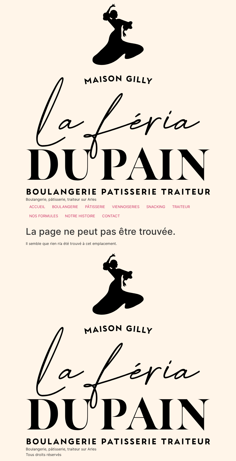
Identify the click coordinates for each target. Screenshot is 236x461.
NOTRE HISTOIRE (80, 216)
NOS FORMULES (43, 216)
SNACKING (155, 206)
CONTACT (111, 216)
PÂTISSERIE (95, 206)
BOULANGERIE (65, 206)
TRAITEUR (181, 206)
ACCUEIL (37, 206)
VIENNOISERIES (125, 206)
